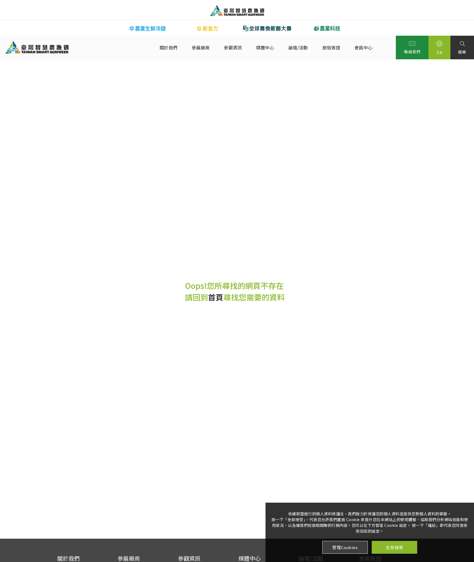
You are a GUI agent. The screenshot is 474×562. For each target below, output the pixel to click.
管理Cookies (345, 547)
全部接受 (394, 547)
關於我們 (168, 47)
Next (360, 28)
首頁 (215, 297)
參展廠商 (201, 47)
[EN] (439, 47)
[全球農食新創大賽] (267, 28)
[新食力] (207, 28)
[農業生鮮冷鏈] (147, 28)
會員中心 (363, 47)
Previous (113, 28)
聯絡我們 (412, 51)
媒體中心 (265, 47)
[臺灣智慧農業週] (237, 10)
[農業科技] (327, 28)
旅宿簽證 (331, 47)
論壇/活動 (298, 47)
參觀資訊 (233, 47)
